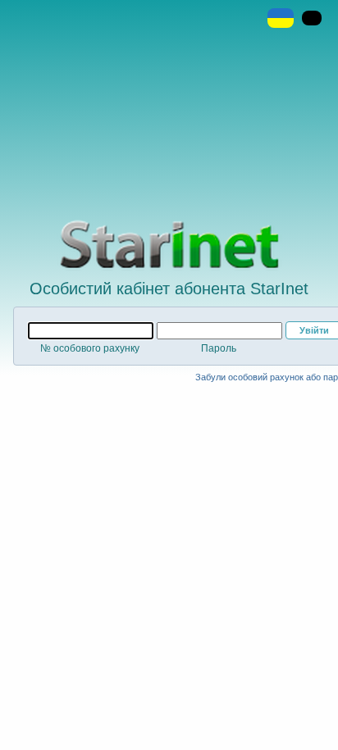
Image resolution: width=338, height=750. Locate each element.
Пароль (218, 348)
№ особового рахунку (89, 348)
